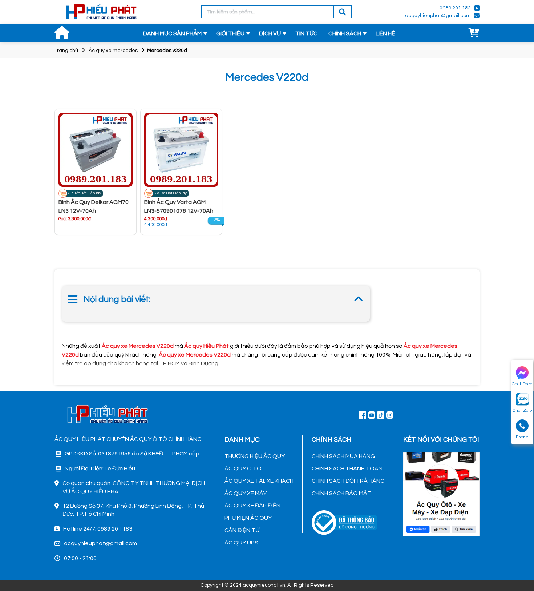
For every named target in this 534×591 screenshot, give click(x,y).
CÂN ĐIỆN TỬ (241, 530)
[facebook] (441, 493)
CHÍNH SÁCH (344, 33)
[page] (362, 414)
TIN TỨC (306, 33)
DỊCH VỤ (270, 33)
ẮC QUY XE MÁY (245, 493)
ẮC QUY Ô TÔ (243, 468)
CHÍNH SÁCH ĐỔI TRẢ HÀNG (348, 481)
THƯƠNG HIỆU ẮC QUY (254, 456)
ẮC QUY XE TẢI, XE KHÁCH (259, 481)
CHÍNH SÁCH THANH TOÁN (347, 468)
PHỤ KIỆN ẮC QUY (248, 518)
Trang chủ (66, 50)
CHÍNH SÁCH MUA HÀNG (343, 456)
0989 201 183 (455, 8)
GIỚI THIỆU (230, 33)
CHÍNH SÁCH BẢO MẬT (341, 493)
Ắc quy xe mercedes (113, 50)
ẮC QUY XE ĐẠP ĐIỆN (252, 505)
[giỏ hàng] (474, 33)
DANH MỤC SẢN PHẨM (172, 33)
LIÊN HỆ (385, 33)
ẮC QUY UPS (241, 543)
